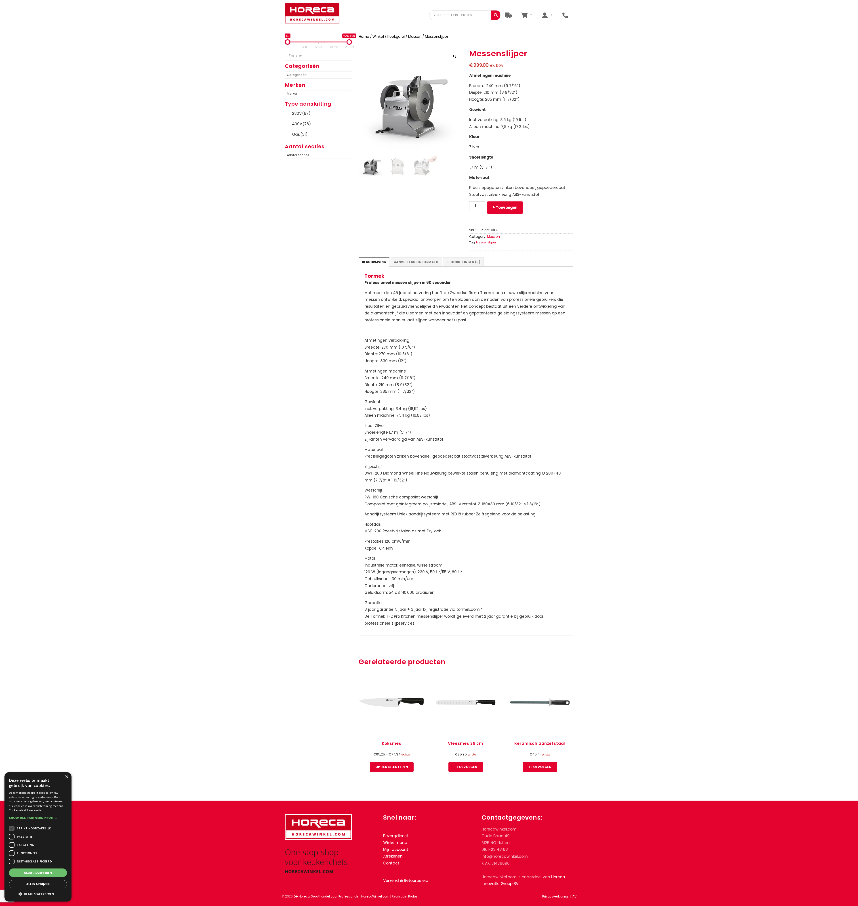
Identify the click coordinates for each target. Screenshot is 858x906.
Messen (414, 36)
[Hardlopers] (508, 15)
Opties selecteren (391, 767)
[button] (38, 817)
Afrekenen (393, 856)
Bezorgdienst (395, 835)
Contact (391, 863)
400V (301, 124)
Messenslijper (486, 242)
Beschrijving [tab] (374, 262)
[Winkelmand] (526, 15)
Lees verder (35, 810)
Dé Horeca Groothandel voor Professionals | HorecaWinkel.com (316, 13)
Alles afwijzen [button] (38, 884)
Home (364, 36)
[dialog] (38, 837)
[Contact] (565, 15)
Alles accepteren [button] (38, 873)
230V (301, 113)
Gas (299, 134)
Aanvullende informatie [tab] (416, 262)
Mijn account (395, 849)
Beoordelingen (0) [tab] (463, 262)
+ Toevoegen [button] (465, 767)
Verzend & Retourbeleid (405, 880)
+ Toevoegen (504, 207)
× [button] (66, 777)
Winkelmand (395, 842)
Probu (412, 896)
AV (574, 896)
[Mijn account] (547, 15)
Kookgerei (396, 36)
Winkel (378, 36)
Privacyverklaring (555, 896)
